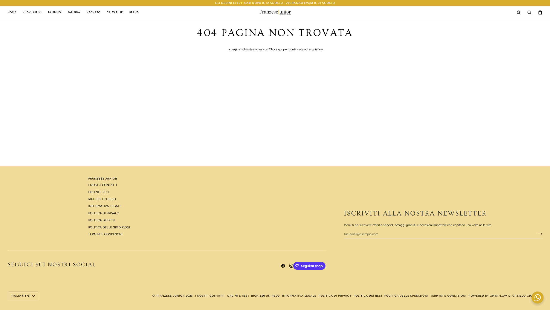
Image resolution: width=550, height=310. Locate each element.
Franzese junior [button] (102, 178)
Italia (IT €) (21, 295)
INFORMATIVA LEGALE (105, 206)
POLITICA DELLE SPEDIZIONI (109, 227)
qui (280, 49)
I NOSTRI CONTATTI (102, 185)
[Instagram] (291, 266)
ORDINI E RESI (98, 192)
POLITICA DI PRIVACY (103, 213)
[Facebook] (283, 266)
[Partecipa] (538, 234)
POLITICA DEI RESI (101, 220)
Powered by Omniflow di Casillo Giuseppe (505, 295)
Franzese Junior (170, 295)
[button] (54, 12)
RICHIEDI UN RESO (102, 199)
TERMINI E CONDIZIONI (105, 234)
